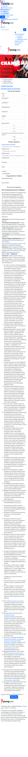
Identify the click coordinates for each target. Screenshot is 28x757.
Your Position (5, 183)
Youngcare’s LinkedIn (10, 642)
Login (3, 22)
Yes (14, 137)
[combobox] (14, 96)
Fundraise (6, 11)
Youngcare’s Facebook (10, 639)
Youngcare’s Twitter (15, 641)
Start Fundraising (5, 9)
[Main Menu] (0, 46)
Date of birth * (6, 123)
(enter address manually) (8, 144)
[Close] (3, 54)
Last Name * (5, 102)
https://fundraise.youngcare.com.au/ (12, 243)
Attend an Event (5, 16)
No (14, 139)
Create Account (7, 86)
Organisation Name (7, 178)
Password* (5, 111)
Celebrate (5, 13)
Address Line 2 (6, 153)
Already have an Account (10, 88)
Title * (3, 93)
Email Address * (6, 107)
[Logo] (7, 3)
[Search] (24, 29)
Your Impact (4, 18)
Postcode (4, 162)
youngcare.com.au (16, 601)
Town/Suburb (5, 158)
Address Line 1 (6, 149)
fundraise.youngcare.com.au (12, 616)
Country (4, 171)
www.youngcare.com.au (13, 252)
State (3, 167)
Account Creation (8, 79)
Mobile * (4, 116)
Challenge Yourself (8, 15)
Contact (3, 20)
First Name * (5, 98)
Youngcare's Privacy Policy (16, 653)
